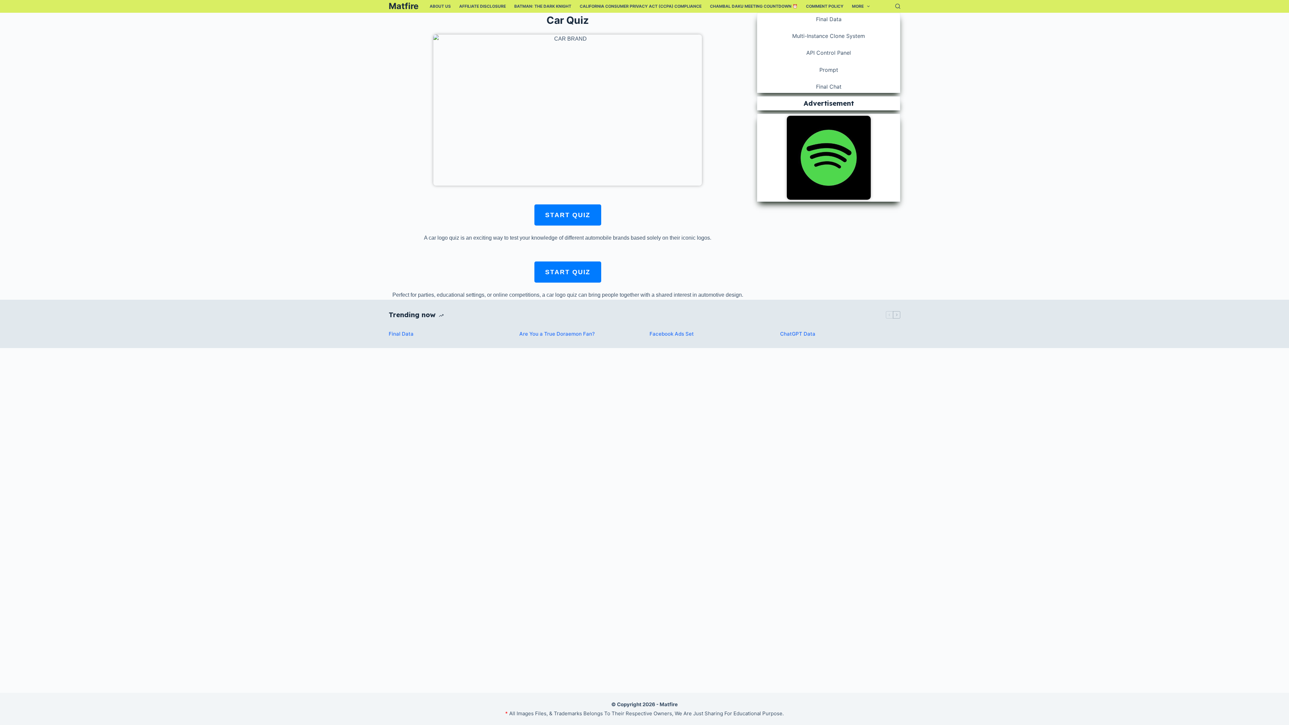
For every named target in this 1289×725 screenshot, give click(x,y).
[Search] (897, 6)
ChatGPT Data (797, 334)
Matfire (404, 6)
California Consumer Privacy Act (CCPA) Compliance (641, 6)
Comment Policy (825, 6)
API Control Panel (828, 52)
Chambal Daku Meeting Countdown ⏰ (754, 6)
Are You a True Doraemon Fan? (557, 334)
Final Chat (829, 86)
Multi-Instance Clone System (828, 36)
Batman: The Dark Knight (542, 6)
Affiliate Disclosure (482, 6)
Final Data (829, 19)
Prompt (828, 69)
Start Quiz (567, 215)
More (858, 6)
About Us (440, 6)
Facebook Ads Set (672, 334)
